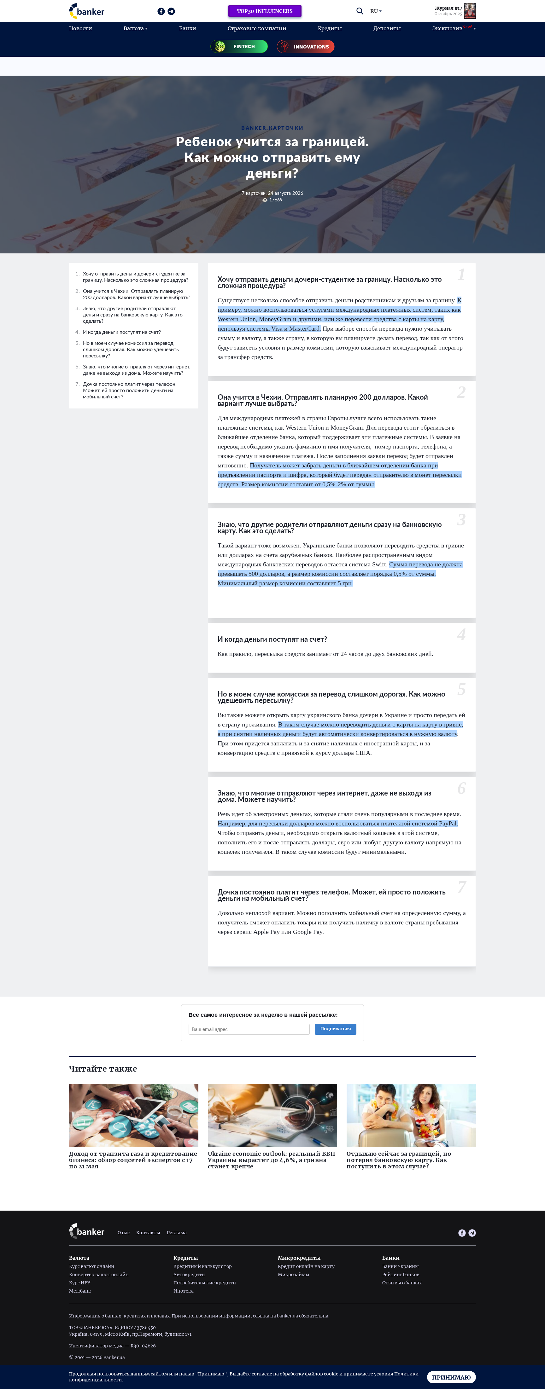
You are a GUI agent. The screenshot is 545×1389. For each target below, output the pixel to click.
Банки (187, 28)
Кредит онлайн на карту (306, 1266)
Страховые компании (257, 28)
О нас (124, 1233)
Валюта (134, 28)
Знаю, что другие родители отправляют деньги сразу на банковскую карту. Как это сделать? (129, 315)
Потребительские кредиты (205, 1283)
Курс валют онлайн (91, 1266)
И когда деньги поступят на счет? (118, 332)
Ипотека (183, 1291)
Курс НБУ (79, 1283)
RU (374, 11)
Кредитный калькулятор (202, 1266)
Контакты (148, 1233)
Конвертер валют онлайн (99, 1274)
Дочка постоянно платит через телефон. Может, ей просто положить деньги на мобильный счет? (126, 390)
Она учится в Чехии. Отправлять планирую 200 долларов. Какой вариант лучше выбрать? (132, 294)
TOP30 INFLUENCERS (265, 11)
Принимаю (451, 1377)
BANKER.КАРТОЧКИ (272, 128)
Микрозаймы (293, 1274)
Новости (80, 28)
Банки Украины (400, 1266)
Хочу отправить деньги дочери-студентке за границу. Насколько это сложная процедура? (131, 277)
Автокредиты (189, 1274)
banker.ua (287, 1316)
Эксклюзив (452, 28)
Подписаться (335, 1028)
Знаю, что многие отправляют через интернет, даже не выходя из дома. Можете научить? (132, 370)
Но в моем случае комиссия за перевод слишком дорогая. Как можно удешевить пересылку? (127, 349)
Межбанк (80, 1291)
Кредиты (330, 28)
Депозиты (387, 28)
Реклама (177, 1233)
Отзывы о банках (402, 1283)
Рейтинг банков (400, 1274)
